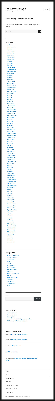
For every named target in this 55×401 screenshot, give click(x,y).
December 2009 (11, 109)
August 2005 (10, 212)
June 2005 (10, 216)
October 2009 (11, 113)
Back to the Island (12, 315)
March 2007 (10, 173)
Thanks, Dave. (11, 317)
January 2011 (10, 83)
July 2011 (9, 75)
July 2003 (9, 236)
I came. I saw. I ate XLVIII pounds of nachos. (19, 319)
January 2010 (10, 107)
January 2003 (10, 242)
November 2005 (11, 205)
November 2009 (11, 111)
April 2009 (10, 125)
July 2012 (9, 61)
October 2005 (11, 208)
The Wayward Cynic (16, 9)
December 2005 (11, 203)
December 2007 (11, 155)
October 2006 (11, 183)
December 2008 (11, 133)
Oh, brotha (15, 352)
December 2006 (11, 179)
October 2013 (10, 53)
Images (9, 261)
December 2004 (11, 226)
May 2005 (10, 218)
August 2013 (10, 55)
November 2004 (11, 228)
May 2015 (9, 49)
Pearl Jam (9, 271)
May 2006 (10, 193)
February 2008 (11, 151)
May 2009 (10, 123)
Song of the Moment (13, 273)
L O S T (9, 263)
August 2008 (10, 139)
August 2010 (10, 93)
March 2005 (10, 222)
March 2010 (10, 103)
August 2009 (10, 117)
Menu (46, 9)
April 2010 (10, 101)
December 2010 (11, 85)
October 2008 (11, 137)
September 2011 (11, 71)
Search (7, 295)
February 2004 (11, 232)
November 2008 (11, 135)
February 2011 (11, 81)
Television (10, 279)
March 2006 (10, 197)
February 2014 (11, 51)
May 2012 (9, 65)
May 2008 (10, 145)
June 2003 (10, 238)
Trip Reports (10, 281)
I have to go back (12, 313)
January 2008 (10, 153)
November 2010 (11, 87)
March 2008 (10, 149)
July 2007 (9, 165)
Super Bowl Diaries (12, 277)
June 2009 (10, 121)
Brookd (8, 352)
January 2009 (11, 131)
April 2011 (9, 77)
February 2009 (11, 129)
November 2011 (11, 69)
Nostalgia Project (12, 269)
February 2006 (11, 199)
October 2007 (11, 159)
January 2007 (10, 177)
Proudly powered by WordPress (23, 396)
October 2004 (11, 230)
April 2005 (10, 220)
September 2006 (11, 185)
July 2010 (9, 95)
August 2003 (10, 234)
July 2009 (9, 119)
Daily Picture (10, 259)
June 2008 (10, 143)
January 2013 (10, 59)
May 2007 (9, 169)
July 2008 (9, 141)
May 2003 (9, 240)
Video (8, 285)
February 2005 (11, 224)
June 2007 (10, 167)
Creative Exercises (12, 257)
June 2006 (10, 191)
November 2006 (11, 181)
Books (7, 371)
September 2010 (11, 91)
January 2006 (11, 201)
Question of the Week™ (12, 385)
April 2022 (10, 45)
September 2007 (11, 161)
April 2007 (10, 171)
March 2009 (10, 127)
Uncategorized (11, 283)
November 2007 (11, 157)
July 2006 (9, 189)
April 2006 (10, 195)
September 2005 (11, 210)
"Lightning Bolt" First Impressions (17, 321)
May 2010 (9, 99)
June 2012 (9, 63)
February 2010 (11, 105)
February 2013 (11, 57)
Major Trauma (16, 346)
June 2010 (9, 97)
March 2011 (10, 79)
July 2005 (9, 214)
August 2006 (10, 187)
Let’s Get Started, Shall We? (19, 334)
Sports (9, 275)
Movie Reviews (11, 267)
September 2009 (11, 115)
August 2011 (10, 73)
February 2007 (11, 175)
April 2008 (10, 147)
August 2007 (10, 163)
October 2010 (10, 89)
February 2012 (11, 67)
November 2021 (11, 47)
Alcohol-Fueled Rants (13, 255)
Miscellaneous (11, 265)
